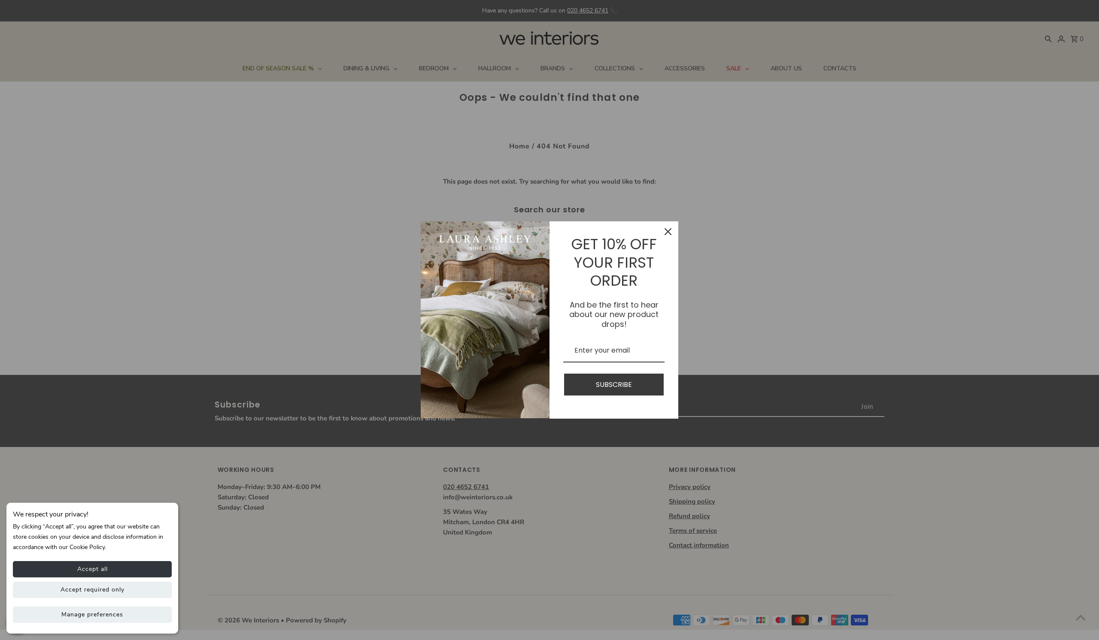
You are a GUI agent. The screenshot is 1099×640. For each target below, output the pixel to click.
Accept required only (92, 590)
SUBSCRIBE (614, 384)
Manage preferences (92, 614)
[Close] (668, 231)
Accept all (92, 569)
